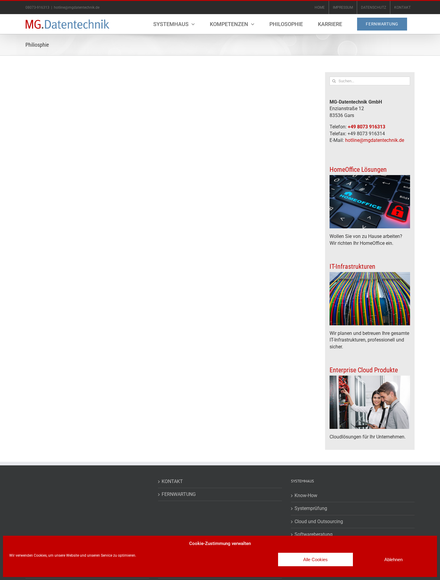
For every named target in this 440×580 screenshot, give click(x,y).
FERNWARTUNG (179, 494)
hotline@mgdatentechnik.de (76, 7)
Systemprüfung (311, 508)
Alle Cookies (315, 559)
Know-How (306, 495)
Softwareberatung (314, 534)
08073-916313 (37, 7)
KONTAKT (172, 481)
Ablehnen (393, 559)
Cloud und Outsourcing (319, 521)
